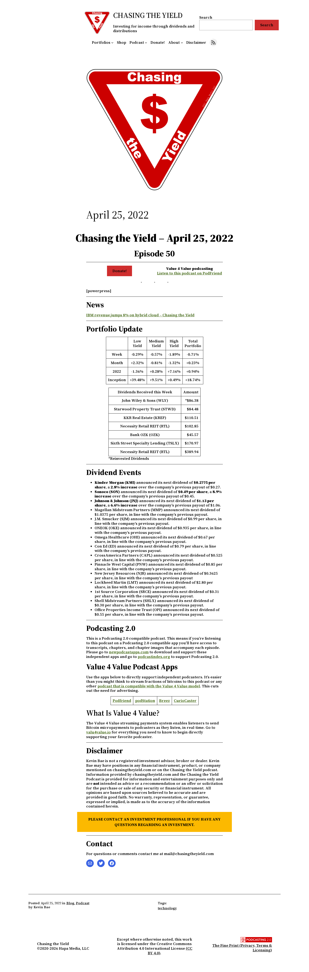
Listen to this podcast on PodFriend (189, 273)
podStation (145, 700)
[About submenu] (182, 42)
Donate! (119, 270)
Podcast (82, 903)
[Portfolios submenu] (112, 42)
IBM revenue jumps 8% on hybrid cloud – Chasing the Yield (140, 315)
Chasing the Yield (148, 15)
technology (167, 908)
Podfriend (122, 700)
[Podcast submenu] (146, 42)
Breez (164, 700)
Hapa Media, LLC (74, 948)
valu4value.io (98, 732)
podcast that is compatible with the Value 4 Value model (149, 686)
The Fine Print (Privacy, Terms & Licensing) (242, 948)
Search (205, 17)
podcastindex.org (154, 656)
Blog (70, 903)
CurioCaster (185, 700)
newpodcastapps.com (129, 652)
